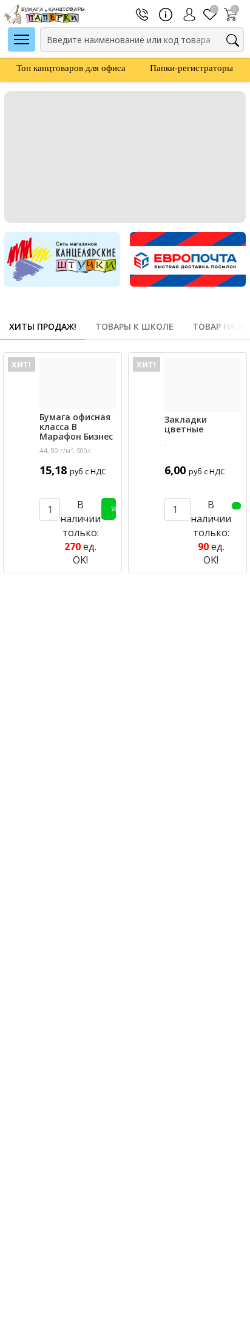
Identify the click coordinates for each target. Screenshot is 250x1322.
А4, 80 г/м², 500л (65, 450)
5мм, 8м (177, 910)
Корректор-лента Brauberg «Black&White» (198, 887)
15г (169, 673)
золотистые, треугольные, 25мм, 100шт (72, 1140)
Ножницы (185, 1115)
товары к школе (134, 326)
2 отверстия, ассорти (74, 903)
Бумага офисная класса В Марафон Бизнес (76, 426)
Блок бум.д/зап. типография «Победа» (74, 657)
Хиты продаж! (42, 326)
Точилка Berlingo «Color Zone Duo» (77, 884)
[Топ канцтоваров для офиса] (125, 157)
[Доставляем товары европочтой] (188, 258)
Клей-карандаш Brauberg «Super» (202, 654)
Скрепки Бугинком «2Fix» (74, 1112)
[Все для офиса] (62, 258)
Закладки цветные (185, 424)
